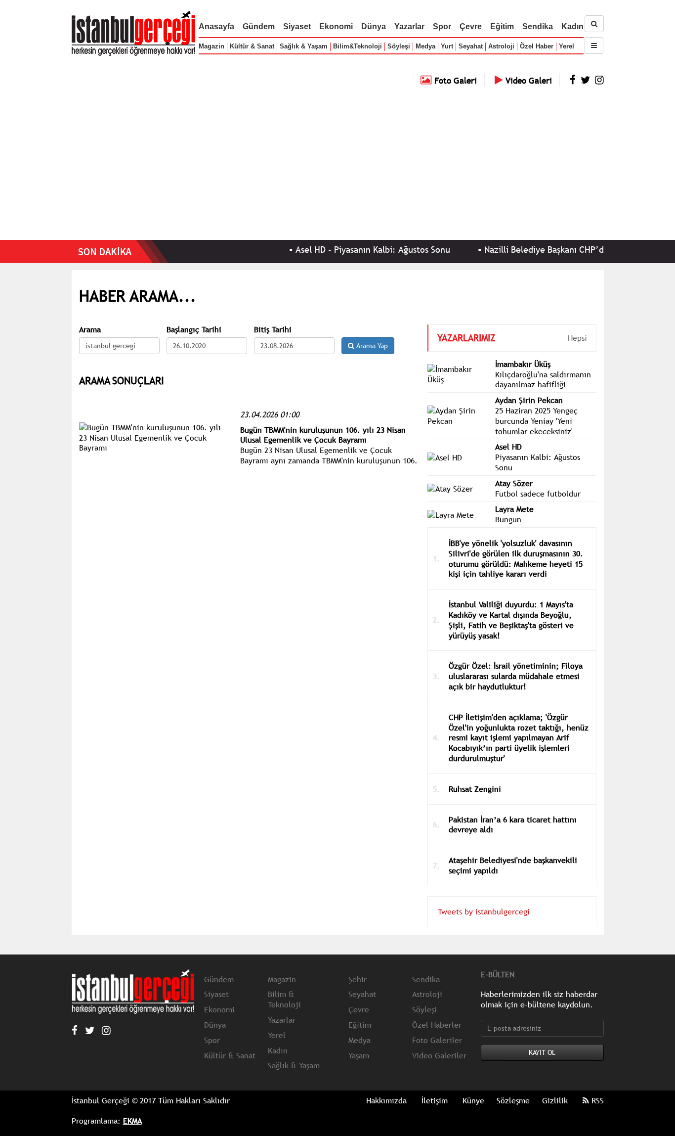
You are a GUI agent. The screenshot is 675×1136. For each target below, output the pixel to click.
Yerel (566, 46)
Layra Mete (514, 508)
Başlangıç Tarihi (194, 329)
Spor (442, 26)
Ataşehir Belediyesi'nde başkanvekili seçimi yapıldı (513, 865)
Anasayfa (216, 26)
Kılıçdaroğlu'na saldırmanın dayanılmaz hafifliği (543, 379)
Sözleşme (513, 1100)
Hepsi (577, 337)
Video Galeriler (439, 1055)
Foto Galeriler (437, 1040)
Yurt (447, 46)
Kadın (572, 26)
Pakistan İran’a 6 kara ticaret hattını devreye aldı (513, 824)
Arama (90, 329)
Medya (425, 46)
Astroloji (501, 46)
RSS (596, 1100)
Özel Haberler (437, 1024)
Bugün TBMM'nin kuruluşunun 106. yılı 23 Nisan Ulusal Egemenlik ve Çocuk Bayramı (323, 435)
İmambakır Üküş (522, 364)
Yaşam (358, 1055)
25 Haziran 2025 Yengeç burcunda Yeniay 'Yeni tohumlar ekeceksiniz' (536, 421)
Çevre (471, 26)
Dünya (373, 26)
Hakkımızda (386, 1100)
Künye (473, 1100)
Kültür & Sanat (252, 46)
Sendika (537, 26)
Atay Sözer (514, 483)
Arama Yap (371, 345)
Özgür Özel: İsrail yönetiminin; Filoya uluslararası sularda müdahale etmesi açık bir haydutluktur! (516, 676)
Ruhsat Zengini (475, 788)
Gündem (259, 26)
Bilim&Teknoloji (357, 46)
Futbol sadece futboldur (538, 493)
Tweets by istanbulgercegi (484, 911)
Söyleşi (398, 46)
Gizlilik (555, 1100)
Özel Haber (536, 46)
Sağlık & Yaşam (304, 46)
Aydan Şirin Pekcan (529, 400)
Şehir (357, 979)
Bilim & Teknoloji (284, 999)
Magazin (211, 46)
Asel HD (508, 446)
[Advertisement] (337, 160)
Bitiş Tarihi (273, 329)
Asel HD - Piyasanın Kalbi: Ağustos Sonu (354, 249)
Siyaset (297, 26)
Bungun (508, 519)
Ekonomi (336, 26)
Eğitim (502, 26)
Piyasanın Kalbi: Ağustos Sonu (537, 462)
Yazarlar (409, 26)
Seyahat (471, 46)
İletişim (435, 1100)
